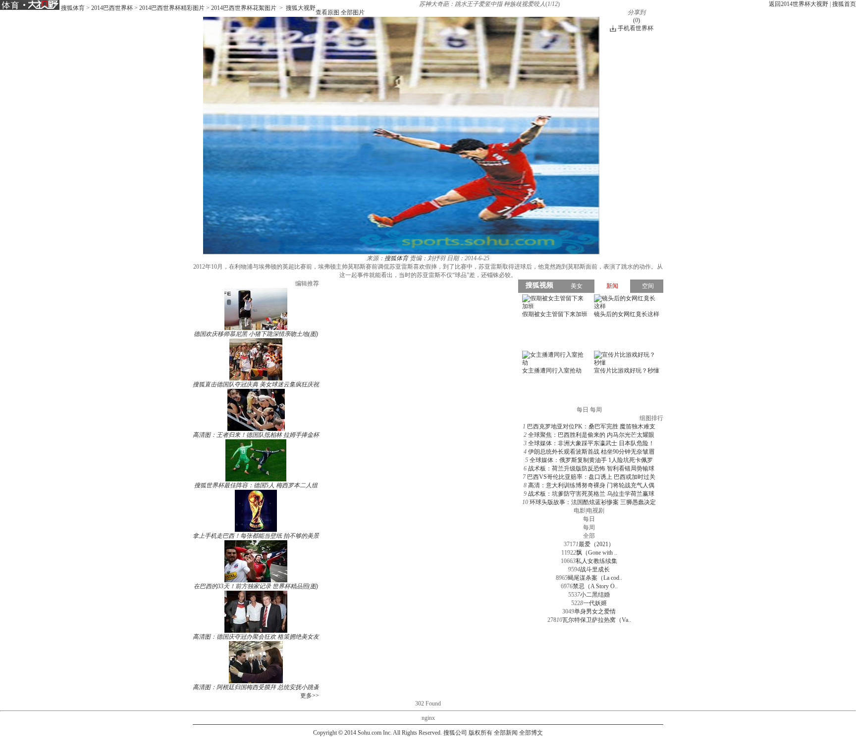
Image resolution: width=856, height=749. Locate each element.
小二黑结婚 (595, 594)
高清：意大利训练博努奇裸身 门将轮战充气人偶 (591, 485)
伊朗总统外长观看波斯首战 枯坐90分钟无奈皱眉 (591, 451)
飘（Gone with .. (596, 552)
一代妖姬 (595, 603)
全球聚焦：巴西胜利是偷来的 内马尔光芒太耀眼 (591, 434)
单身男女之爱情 (595, 611)
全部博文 (531, 732)
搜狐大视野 (301, 7)
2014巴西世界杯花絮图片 (243, 7)
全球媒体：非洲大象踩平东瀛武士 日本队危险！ (591, 443)
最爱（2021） (596, 544)
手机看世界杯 (635, 28)
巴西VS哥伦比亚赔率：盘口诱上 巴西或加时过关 (591, 476)
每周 (589, 527)
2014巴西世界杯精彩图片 (172, 7)
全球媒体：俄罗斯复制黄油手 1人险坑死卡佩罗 (591, 460)
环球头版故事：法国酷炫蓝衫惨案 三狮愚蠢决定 (593, 502)
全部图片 (353, 12)
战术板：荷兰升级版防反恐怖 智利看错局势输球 (591, 468)
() (636, 20)
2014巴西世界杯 (112, 7)
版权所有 (480, 732)
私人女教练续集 (596, 561)
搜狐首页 (844, 3)
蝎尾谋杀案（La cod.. (595, 577)
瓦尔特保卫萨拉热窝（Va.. (596, 619)
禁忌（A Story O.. (595, 586)
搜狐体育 (73, 7)
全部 (589, 535)
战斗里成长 (595, 569)
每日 (589, 518)
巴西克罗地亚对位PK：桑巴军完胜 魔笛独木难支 (591, 426)
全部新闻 (506, 732)
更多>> (309, 695)
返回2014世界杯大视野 (798, 3)
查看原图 (327, 12)
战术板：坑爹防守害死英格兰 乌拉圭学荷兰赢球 (591, 493)
